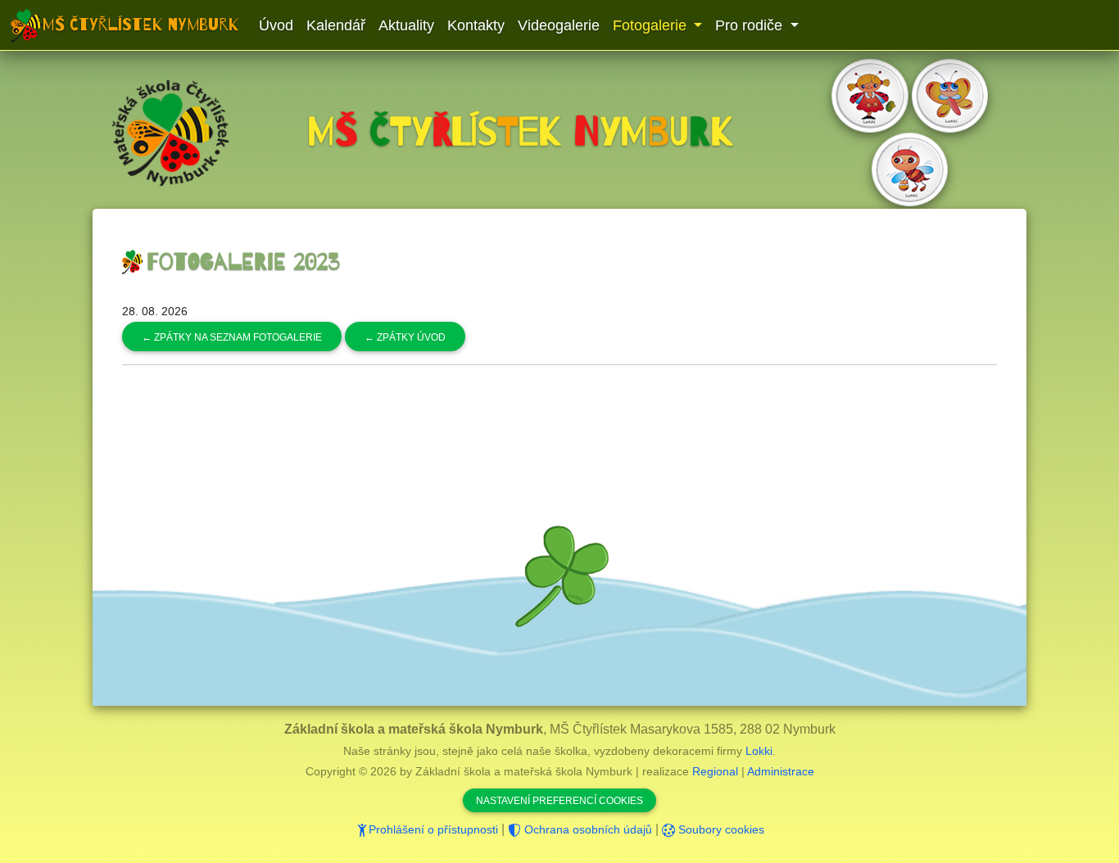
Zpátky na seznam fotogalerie (232, 337)
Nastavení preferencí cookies (559, 801)
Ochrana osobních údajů (586, 829)
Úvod (276, 25)
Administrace (780, 771)
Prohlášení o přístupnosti (433, 829)
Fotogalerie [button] (652, 25)
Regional (715, 771)
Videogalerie (559, 25)
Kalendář (335, 25)
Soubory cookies (719, 829)
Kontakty (476, 25)
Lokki (758, 750)
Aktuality (406, 25)
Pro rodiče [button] (750, 25)
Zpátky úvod (405, 337)
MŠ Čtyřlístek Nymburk (141, 24)
